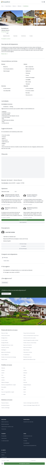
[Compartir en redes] (42, 2)
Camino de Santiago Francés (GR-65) (30, 402)
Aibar (24, 375)
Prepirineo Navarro (5, 402)
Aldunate (3, 368)
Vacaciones (4, 438)
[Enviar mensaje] (2, 463)
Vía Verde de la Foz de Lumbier (29, 337)
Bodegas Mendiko (4, 342)
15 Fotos (37, 23)
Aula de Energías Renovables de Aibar (30, 340)
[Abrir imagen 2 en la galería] (28, 14)
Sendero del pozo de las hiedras (29, 342)
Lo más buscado (5, 440)
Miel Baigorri (3, 349)
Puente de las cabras (5, 335)
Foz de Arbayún (26, 354)
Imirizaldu (3, 394)
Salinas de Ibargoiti (5, 382)
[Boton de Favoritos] (43, 13)
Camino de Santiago (5, 407)
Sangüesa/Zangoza (27, 384)
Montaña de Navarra (5, 405)
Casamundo (4, 457)
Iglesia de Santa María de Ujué (29, 359)
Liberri (24, 391)
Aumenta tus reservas (28, 421)
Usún (2, 389)
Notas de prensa (5, 424)
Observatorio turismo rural (7, 426)
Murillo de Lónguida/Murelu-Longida (8, 384)
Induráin (3, 370)
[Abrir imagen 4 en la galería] (28, 22)
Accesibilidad (26, 443)
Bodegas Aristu (4, 337)
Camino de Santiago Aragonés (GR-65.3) (31, 405)
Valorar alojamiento (23, 222)
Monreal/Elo (3, 387)
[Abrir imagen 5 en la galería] (40, 22)
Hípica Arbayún (26, 349)
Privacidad (25, 438)
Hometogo (3, 452)
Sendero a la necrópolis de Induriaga (8, 357)
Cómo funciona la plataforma (29, 445)
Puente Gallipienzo (5, 354)
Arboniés (25, 382)
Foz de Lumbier (4, 340)
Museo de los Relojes (27, 347)
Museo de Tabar (4, 333)
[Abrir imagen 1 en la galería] (11, 18)
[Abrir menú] (44, 2)
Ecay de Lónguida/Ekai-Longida (7, 391)
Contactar (3, 429)
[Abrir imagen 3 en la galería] (40, 14)
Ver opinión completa (5, 204)
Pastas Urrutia (4, 359)
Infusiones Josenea (5, 347)
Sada (24, 377)
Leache (2, 372)
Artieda (2, 377)
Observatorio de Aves (27, 352)
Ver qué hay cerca (5, 31)
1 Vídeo (43, 23)
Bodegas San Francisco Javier (7, 345)
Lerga (24, 394)
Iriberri (24, 389)
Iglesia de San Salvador (6, 352)
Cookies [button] (25, 440)
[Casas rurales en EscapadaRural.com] (5, 2)
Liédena (2, 380)
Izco (24, 368)
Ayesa (24, 380)
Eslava (24, 387)
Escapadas (3, 436)
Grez (2, 375)
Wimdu (2, 454)
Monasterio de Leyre (27, 357)
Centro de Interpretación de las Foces (31, 335)
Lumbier (25, 370)
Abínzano (25, 372)
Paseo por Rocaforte (27, 345)
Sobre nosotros (4, 421)
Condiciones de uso (27, 436)
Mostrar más (4, 53)
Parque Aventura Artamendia (29, 333)
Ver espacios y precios (24, 463)
